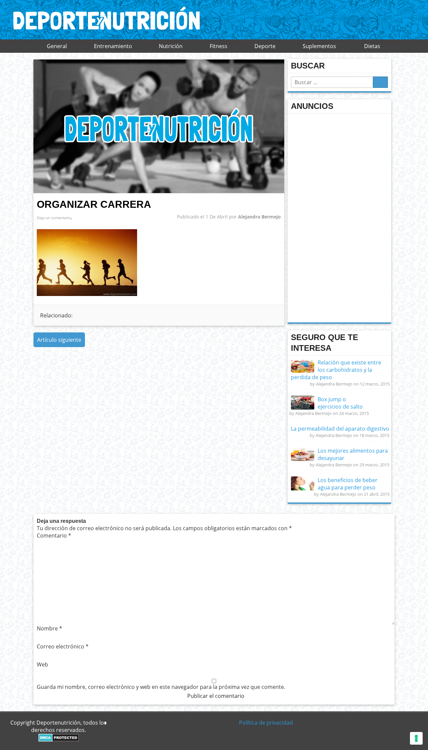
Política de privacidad (266, 722)
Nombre (49, 628)
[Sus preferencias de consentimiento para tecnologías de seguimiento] (416, 738)
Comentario (54, 535)
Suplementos (319, 46)
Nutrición (171, 46)
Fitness (218, 46)
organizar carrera (94, 204)
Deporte (265, 46)
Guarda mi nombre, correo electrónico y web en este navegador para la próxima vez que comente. (161, 687)
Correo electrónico (63, 646)
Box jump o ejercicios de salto (340, 403)
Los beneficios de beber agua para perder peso (348, 483)
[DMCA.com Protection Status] (58, 739)
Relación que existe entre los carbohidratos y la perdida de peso (336, 370)
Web (42, 664)
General (57, 46)
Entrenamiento (113, 46)
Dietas (372, 46)
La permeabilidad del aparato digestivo (340, 428)
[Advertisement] (341, 217)
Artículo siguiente (59, 339)
